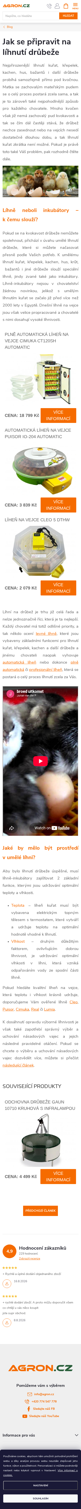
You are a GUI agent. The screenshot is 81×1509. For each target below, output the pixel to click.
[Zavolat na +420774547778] (49, 6)
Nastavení (40, 1485)
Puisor (8, 1009)
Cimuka (22, 1009)
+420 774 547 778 (44, 1401)
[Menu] (75, 5)
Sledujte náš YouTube (44, 1416)
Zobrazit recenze (29, 1259)
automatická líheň (19, 662)
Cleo (74, 1002)
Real (35, 1009)
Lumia (49, 1009)
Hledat (68, 16)
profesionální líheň (45, 669)
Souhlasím (40, 1498)
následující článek (18, 1065)
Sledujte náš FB (44, 1409)
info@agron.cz (44, 1394)
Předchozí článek (40, 1211)
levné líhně (46, 633)
